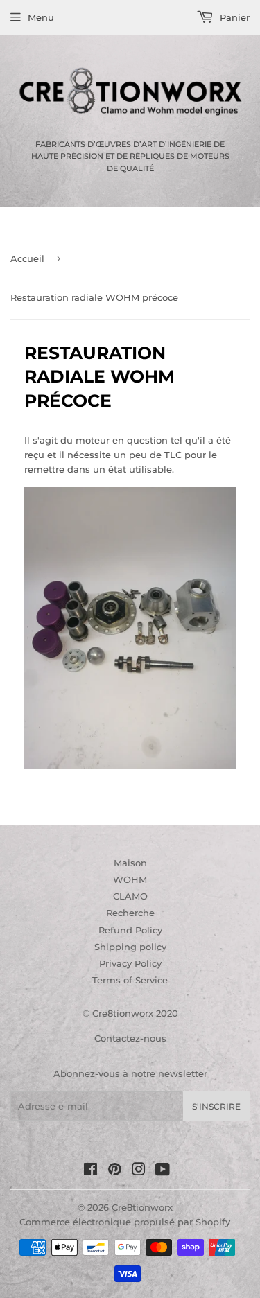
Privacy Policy (130, 963)
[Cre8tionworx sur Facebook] (90, 1171)
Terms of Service (130, 979)
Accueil (27, 258)
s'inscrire (216, 1106)
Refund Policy (130, 930)
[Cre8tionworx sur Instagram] (139, 1171)
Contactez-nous (130, 1038)
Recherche (130, 912)
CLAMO (130, 896)
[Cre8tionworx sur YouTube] (162, 1171)
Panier (233, 17)
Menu (41, 17)
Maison (130, 862)
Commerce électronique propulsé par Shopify (124, 1221)
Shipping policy (130, 946)
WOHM (130, 879)
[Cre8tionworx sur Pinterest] (114, 1171)
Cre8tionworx (142, 1207)
